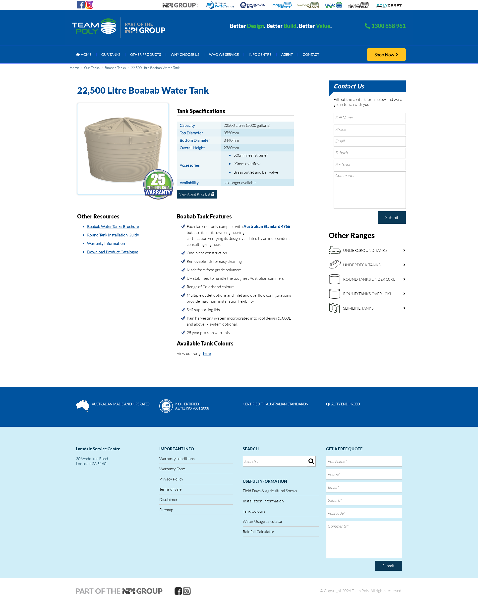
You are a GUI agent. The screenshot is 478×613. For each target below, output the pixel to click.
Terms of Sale (170, 489)
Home (74, 68)
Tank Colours (254, 511)
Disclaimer (168, 499)
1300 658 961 (388, 25)
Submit (391, 217)
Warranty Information (106, 243)
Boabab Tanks (115, 68)
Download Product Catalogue (112, 251)
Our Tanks (92, 68)
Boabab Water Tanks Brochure (113, 226)
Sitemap (166, 509)
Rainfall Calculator (258, 531)
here (207, 353)
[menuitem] (83, 54)
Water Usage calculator (263, 521)
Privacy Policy (171, 479)
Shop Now (384, 54)
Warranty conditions (177, 458)
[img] (311, 461)
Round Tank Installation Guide (113, 234)
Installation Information (263, 500)
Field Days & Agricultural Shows (270, 490)
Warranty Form (172, 468)
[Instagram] (89, 4)
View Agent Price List (195, 194)
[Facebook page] (81, 4)
